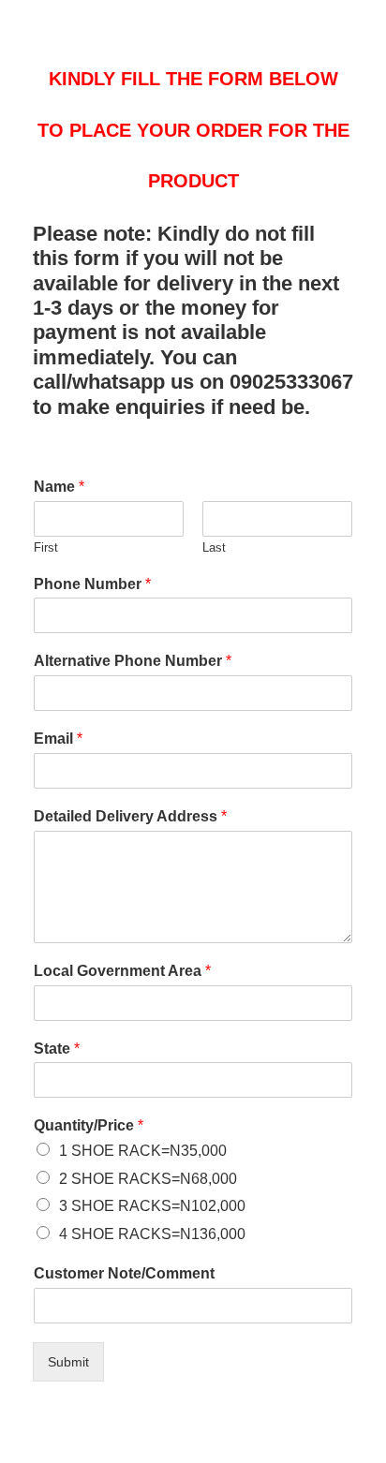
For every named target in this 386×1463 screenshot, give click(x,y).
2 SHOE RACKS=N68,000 (148, 1179)
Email (58, 738)
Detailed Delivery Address (130, 816)
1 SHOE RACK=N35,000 (143, 1151)
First (46, 547)
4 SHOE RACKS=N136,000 (152, 1234)
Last (214, 547)
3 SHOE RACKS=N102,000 (152, 1206)
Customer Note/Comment (124, 1273)
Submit (68, 1361)
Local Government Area (122, 971)
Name (59, 487)
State (57, 1049)
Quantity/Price (88, 1125)
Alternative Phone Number (132, 661)
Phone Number (92, 584)
